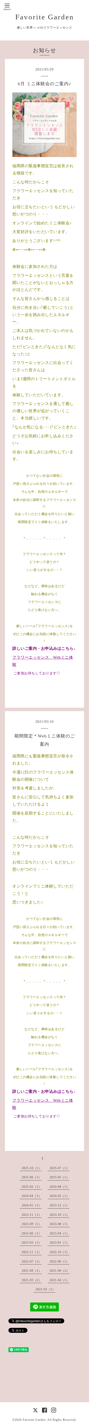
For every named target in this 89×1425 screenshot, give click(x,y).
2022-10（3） (59, 1252)
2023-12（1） (59, 1205)
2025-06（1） (32, 1177)
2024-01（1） (32, 1205)
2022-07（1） (32, 1261)
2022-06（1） (59, 1261)
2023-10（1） (59, 1215)
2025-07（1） (59, 1168)
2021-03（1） (45, 1289)
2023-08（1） (59, 1224)
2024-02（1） (59, 1196)
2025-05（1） (59, 1177)
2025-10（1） (32, 1168)
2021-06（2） (59, 1270)
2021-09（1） (32, 1270)
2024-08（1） (59, 1186)
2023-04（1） (59, 1233)
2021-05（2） (32, 1280)
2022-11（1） (32, 1252)
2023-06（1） (32, 1233)
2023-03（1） (32, 1242)
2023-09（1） (32, 1224)
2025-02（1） (32, 1186)
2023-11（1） (32, 1215)
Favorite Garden (44, 17)
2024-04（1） (32, 1196)
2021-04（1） (59, 1280)
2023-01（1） (59, 1242)
